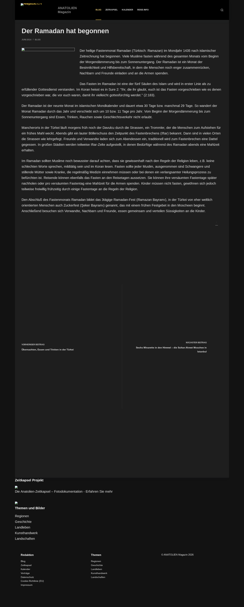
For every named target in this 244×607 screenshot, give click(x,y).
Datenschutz (27, 577)
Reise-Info (143, 10)
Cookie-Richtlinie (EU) (32, 581)
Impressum (27, 585)
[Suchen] (222, 10)
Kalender (127, 10)
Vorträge (25, 573)
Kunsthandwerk (26, 533)
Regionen (22, 516)
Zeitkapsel (111, 10)
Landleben (22, 527)
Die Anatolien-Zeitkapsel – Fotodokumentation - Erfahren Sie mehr (64, 491)
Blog (98, 10)
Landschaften (25, 538)
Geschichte (23, 522)
